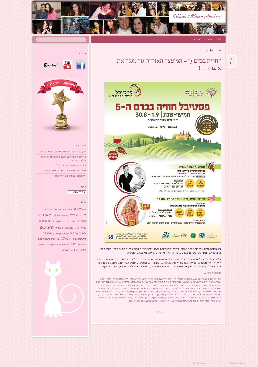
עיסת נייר (112, 298)
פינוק (83, 244)
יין (166, 295)
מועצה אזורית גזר (193, 298)
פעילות (178, 288)
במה (151, 282)
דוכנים (98, 291)
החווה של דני (208, 295)
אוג (231, 59)
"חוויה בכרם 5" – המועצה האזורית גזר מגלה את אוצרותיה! (169, 65)
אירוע (127, 279)
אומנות (157, 279)
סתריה (128, 298)
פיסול (213, 301)
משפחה (120, 285)
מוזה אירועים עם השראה (211, 298)
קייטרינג (144, 288)
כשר (171, 285)
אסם (44, 209)
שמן (131, 301)
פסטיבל (185, 288)
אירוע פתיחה (193, 291)
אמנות (166, 291)
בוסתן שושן (133, 291)
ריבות (156, 301)
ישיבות (141, 295)
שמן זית (130, 288)
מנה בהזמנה (179, 298)
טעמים (204, 285)
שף (84, 249)
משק (114, 285)
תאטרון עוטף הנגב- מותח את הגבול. (71, 165)
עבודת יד (205, 288)
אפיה (102, 279)
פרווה (172, 288)
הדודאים (217, 295)
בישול (168, 282)
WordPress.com (200, 363)
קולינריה (152, 288)
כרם (130, 295)
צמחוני (166, 288)
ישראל (176, 285)
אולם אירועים (166, 279)
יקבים (147, 295)
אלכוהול (108, 279)
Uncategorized (183, 279)
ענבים (104, 298)
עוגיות (192, 288)
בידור (179, 282)
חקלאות (217, 285)
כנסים (135, 295)
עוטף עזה (120, 298)
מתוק (103, 285)
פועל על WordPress (238, 363)
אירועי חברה (182, 291)
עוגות (198, 288)
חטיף (83, 228)
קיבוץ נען (170, 301)
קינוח (55, 245)
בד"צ (72, 215)
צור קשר (197, 39)
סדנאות (213, 288)
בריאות (145, 282)
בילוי (174, 282)
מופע (134, 285)
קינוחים (137, 288)
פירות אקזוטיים (203, 301)
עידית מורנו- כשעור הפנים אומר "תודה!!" (69, 176)
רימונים (150, 301)
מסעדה (128, 285)
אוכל (174, 279)
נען (146, 298)
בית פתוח (124, 291)
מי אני (209, 39)
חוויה (118, 282)
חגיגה (54, 221)
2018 (101, 288)
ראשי (218, 39)
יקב (185, 285)
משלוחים (169, 298)
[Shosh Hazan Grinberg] (122, 18)
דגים (78, 221)
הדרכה (127, 282)
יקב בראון (155, 295)
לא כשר (80, 233)
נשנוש (46, 238)
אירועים (173, 291)
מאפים (153, 285)
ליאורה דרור (118, 295)
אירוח (132, 279)
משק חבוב (152, 298)
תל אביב (68, 250)
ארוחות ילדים (209, 282)
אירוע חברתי (118, 279)
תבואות (78, 250)
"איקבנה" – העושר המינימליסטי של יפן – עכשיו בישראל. (63, 152)
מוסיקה (140, 285)
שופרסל (40, 244)
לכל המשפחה (162, 285)
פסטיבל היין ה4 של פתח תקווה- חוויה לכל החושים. (65, 171)
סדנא (219, 288)
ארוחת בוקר (198, 282)
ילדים (198, 285)
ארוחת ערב (187, 282)
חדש (48, 220)
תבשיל (123, 288)
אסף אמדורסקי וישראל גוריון (150, 291)
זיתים (199, 295)
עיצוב (40, 238)
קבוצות (159, 288)
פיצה (79, 245)
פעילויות (185, 301)
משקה (108, 285)
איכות (138, 279)
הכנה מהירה (68, 220)
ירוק (181, 285)
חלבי (103, 282)
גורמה (133, 282)
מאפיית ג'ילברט (105, 295)
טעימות (171, 295)
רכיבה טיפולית (140, 301)
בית (163, 282)
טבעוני (210, 285)
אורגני (150, 279)
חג (122, 282)
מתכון (64, 238)
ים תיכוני (191, 285)
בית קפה (157, 282)
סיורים (134, 298)
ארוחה (218, 282)
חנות (98, 282)
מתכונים (54, 238)
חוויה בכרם (191, 295)
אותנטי (144, 279)
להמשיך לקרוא (212, 273)
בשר (39, 215)
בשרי (139, 282)
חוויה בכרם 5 (180, 295)
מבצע (146, 285)
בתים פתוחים (107, 291)
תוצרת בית (114, 288)
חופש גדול (110, 282)
